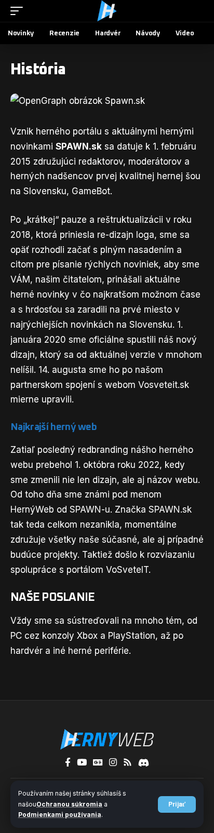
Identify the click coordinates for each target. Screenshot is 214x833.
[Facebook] (67, 762)
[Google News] (97, 762)
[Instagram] (112, 762)
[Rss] (128, 762)
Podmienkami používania (59, 814)
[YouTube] (81, 762)
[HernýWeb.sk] (107, 11)
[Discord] (144, 762)
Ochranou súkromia (69, 804)
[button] (177, 804)
